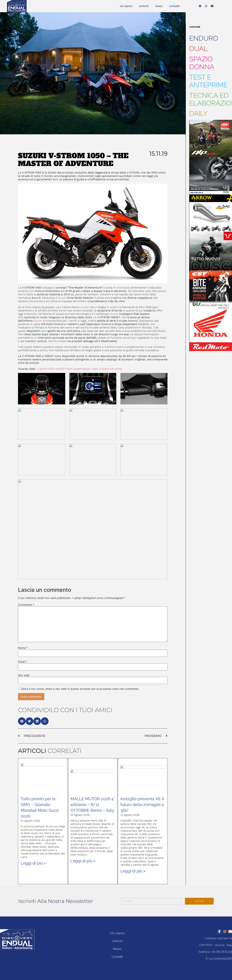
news (158, 6)
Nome (23, 647)
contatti (174, 6)
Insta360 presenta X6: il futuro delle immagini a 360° (142, 804)
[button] (22, 721)
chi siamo (126, 6)
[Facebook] (200, 6)
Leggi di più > (33, 863)
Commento (26, 604)
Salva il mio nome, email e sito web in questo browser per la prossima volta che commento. (80, 688)
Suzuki (62, 297)
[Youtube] (212, 6)
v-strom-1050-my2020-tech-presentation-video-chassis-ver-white (79, 368)
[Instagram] (206, 6)
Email (22, 661)
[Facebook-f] (219, 931)
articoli (143, 6)
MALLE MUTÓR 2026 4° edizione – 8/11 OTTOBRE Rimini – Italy (92, 804)
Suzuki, (37, 320)
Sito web (23, 675)
